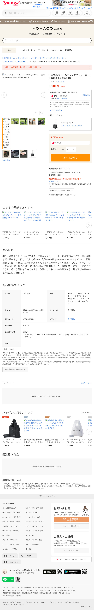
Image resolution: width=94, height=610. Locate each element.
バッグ (33, 58)
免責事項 (76, 602)
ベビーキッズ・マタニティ (34, 526)
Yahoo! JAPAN (53, 8)
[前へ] (4, 95)
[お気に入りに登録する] (42, 113)
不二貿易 (60, 81)
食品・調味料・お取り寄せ (11, 512)
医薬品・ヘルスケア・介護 (34, 530)
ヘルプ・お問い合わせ (71, 526)
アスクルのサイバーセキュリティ (45, 590)
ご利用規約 (28, 590)
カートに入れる (70, 158)
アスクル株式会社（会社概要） (12, 596)
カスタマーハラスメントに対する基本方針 (47, 587)
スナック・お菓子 (31, 512)
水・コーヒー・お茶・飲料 (11, 517)
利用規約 (68, 602)
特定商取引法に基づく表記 (67, 590)
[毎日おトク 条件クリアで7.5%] (47, 21)
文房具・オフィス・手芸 (34, 540)
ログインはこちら (56, 110)
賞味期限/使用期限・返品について (62, 195)
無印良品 (28, 549)
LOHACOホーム (8, 58)
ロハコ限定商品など (9, 508)
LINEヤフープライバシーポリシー (28, 602)
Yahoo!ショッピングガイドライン (13, 604)
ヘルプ (89, 8)
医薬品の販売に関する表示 (48, 593)
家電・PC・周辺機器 (32, 544)
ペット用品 (6, 535)
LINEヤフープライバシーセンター (52, 602)
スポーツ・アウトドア (9, 540)
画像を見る (6, 160)
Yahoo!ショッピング (9, 602)
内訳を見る (86, 95)
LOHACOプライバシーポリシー (12, 590)
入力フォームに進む (71, 550)
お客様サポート (26, 587)
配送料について (55, 181)
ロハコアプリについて (24, 573)
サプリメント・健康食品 (10, 530)
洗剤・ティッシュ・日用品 (11, 521)
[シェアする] (36, 113)
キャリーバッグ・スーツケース (52, 58)
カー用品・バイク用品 (9, 549)
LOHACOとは (14, 587)
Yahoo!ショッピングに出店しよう (72, 8)
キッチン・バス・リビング (34, 521)
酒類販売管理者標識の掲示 (11, 593)
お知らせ (5, 587)
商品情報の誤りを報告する (15, 369)
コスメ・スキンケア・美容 (34, 508)
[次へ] (43, 95)
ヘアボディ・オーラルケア (11, 526)
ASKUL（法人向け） (66, 593)
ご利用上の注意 (68, 587)
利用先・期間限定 (62, 98)
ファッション (23, 58)
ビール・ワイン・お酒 (33, 517)
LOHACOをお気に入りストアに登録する (72, 559)
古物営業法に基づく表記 (30, 593)
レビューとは (86, 383)
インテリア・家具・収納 (10, 544)
